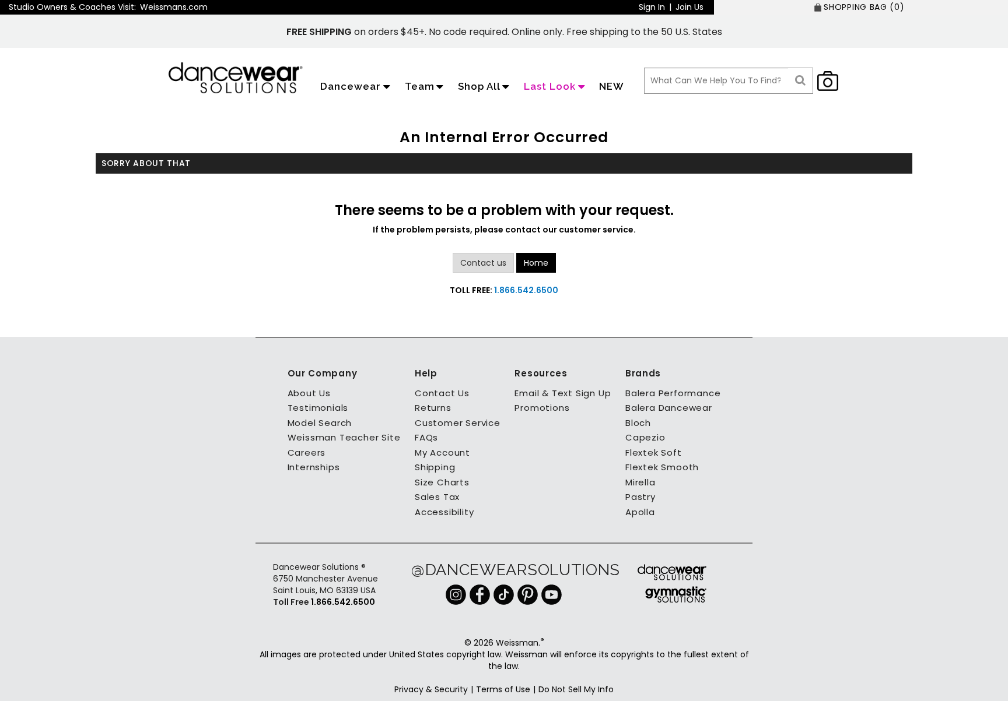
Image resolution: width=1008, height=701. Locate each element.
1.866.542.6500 (526, 290)
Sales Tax (437, 497)
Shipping (435, 467)
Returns (433, 407)
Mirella (640, 482)
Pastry (640, 497)
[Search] (800, 81)
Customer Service (458, 423)
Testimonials (318, 407)
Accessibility (444, 512)
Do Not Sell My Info (576, 689)
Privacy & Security (431, 689)
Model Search (320, 423)
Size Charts (442, 482)
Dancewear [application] (350, 86)
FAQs (426, 437)
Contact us (483, 263)
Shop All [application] (479, 86)
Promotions (541, 407)
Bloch (638, 423)
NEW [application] (611, 86)
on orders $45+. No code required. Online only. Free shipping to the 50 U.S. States (504, 31)
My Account (442, 452)
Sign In (652, 7)
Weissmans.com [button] (174, 7)
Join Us (690, 7)
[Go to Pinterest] (528, 593)
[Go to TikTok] (504, 593)
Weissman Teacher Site (344, 437)
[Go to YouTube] (552, 593)
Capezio (645, 437)
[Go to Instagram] (456, 593)
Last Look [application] (550, 86)
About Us (309, 393)
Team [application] (420, 86)
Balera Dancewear (668, 407)
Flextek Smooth (662, 467)
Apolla (640, 512)
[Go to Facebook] (480, 593)
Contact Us (442, 393)
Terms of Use (503, 689)
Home (536, 263)
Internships (314, 467)
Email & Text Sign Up (562, 393)
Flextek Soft (653, 452)
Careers (307, 452)
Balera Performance (672, 393)
